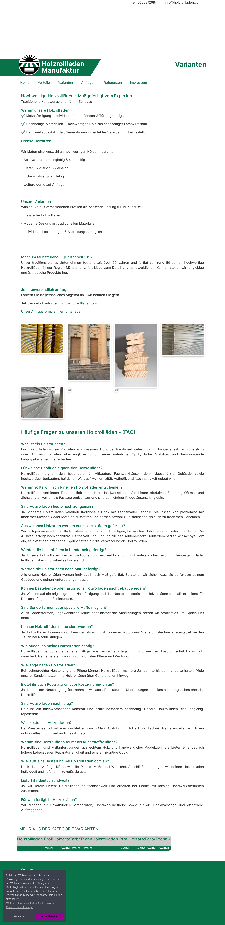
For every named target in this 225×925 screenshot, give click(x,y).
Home (24, 83)
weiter (50, 848)
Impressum (138, 83)
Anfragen (88, 83)
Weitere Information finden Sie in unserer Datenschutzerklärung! (30, 905)
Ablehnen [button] (19, 916)
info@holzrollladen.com (79, 303)
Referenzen (113, 83)
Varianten (65, 83)
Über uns (27, 870)
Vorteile (44, 83)
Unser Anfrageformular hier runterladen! (52, 311)
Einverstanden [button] (49, 916)
